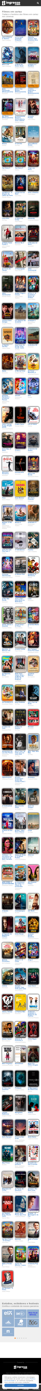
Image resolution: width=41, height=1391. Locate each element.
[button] (15, 1338)
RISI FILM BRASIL (33, 1314)
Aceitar (20, 1385)
